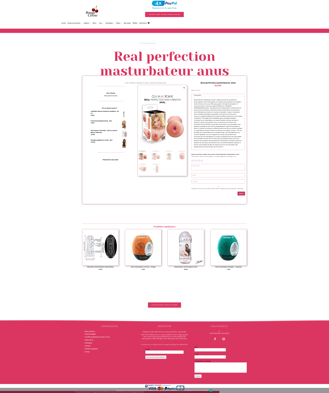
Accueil (64, 23)
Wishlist (135, 23)
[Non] (327, 390)
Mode (94, 23)
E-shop (87, 352)
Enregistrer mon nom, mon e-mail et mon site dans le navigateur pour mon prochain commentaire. (217, 188)
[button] (184, 87)
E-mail (147, 349)
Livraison (88, 346)
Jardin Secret (143, 23)
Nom (196, 347)
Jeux (100, 23)
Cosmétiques (109, 23)
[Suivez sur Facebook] (215, 339)
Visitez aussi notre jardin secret (164, 14)
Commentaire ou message (202, 361)
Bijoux (118, 23)
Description (197, 95)
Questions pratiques (91, 349)
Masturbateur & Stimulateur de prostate (139, 82)
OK (211, 390)
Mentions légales (90, 334)
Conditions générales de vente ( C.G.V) (97, 337)
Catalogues (88, 343)
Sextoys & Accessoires (74, 23)
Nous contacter (90, 331)
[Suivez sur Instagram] (223, 339)
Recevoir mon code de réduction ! (156, 357)
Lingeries (86, 23)
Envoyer (198, 376)
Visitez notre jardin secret (164, 305)
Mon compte (127, 23)
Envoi (241, 193)
